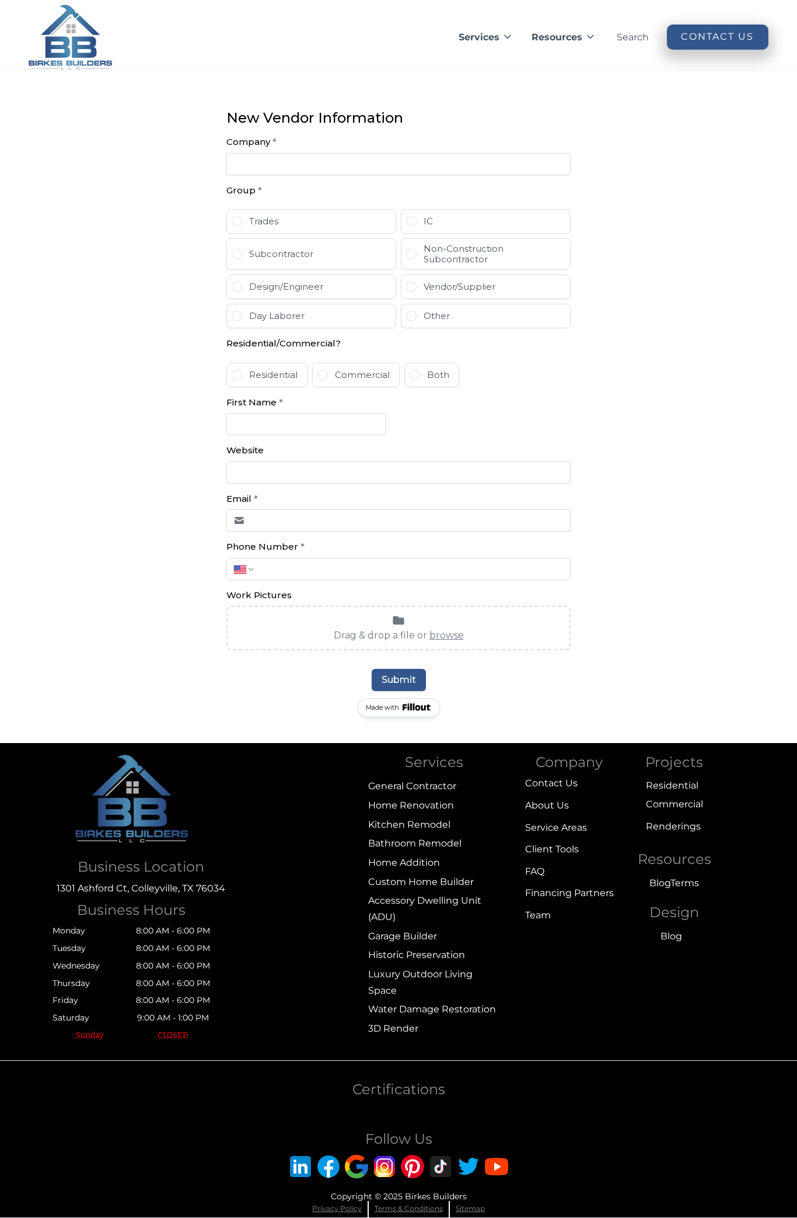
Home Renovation (411, 805)
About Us (547, 805)
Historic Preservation (416, 954)
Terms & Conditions (409, 1209)
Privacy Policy (337, 1209)
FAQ (534, 871)
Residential (672, 785)
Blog (659, 883)
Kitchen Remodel (409, 824)
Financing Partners (569, 892)
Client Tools (552, 849)
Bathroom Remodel (415, 843)
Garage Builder (402, 936)
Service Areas (556, 827)
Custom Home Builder (421, 881)
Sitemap (470, 1209)
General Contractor (412, 786)
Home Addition (404, 862)
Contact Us (551, 783)
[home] (70, 37)
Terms (684, 883)
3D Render (393, 1028)
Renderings (673, 826)
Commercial (674, 804)
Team (538, 915)
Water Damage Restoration (432, 1009)
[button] (485, 37)
